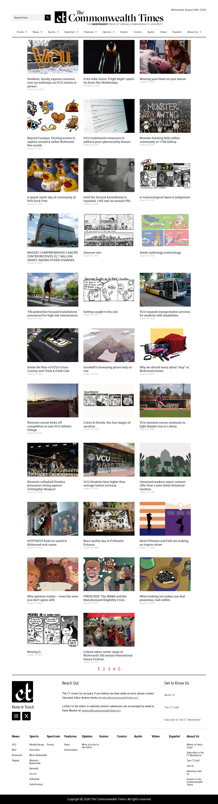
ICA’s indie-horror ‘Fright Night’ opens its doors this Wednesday (108, 80)
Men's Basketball (38, 755)
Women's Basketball (34, 762)
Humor (124, 31)
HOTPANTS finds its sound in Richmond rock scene (47, 542)
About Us (192, 31)
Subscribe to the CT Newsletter (195, 754)
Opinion (107, 31)
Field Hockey (36, 784)
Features (89, 31)
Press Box (34, 750)
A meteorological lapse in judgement (165, 197)
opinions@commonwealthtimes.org (101, 710)
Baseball (33, 768)
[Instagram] (16, 716)
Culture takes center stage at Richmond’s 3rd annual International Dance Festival (108, 655)
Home (20, 31)
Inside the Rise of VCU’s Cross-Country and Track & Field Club (48, 369)
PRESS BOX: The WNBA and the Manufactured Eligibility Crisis (105, 598)
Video (163, 31)
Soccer (33, 773)
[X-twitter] (26, 716)
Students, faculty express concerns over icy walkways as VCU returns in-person (52, 82)
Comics (138, 31)
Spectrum (69, 31)
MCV (14, 750)
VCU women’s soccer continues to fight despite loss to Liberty (162, 424)
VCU (14, 744)
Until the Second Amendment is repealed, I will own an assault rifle (106, 199)
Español (177, 31)
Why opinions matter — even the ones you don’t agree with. (52, 598)
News (36, 31)
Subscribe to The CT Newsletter (182, 720)
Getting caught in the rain (100, 312)
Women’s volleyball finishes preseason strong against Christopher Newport (46, 485)
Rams (67, 744)
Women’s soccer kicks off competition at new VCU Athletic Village (49, 426)
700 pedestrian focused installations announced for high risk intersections (52, 313)
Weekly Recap (36, 744)
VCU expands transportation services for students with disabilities (165, 313)
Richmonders (71, 750)
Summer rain (92, 252)
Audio (151, 31)
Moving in (34, 652)
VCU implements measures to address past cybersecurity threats (106, 140)
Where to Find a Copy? (195, 746)
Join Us (190, 766)
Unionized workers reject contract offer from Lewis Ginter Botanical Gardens (162, 485)
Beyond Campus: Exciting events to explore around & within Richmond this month (51, 141)
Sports (51, 31)
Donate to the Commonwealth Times (195, 782)
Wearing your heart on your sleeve (163, 79)
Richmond (17, 755)
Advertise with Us (194, 773)
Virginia (15, 760)
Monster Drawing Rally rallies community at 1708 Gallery (160, 140)
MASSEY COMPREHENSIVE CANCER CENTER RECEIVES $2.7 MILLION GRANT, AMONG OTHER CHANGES (52, 256)
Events (50, 744)
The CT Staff (171, 707)
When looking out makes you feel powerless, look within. (162, 598)
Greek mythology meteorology (160, 252)
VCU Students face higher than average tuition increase (104, 483)
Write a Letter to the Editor (90, 746)
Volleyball (34, 779)
